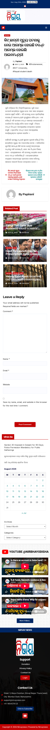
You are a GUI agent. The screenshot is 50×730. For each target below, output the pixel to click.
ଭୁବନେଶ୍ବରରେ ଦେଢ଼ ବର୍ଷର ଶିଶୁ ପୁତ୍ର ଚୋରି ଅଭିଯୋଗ (24, 456)
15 (37, 491)
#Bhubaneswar (35, 64)
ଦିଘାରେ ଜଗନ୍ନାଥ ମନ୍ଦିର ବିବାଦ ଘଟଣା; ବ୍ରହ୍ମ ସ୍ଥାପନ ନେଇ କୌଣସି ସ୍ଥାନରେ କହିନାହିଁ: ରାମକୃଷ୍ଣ (34, 175)
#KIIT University (20, 68)
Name (6, 359)
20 (25, 497)
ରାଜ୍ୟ (14, 222)
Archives (8, 522)
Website (6, 384)
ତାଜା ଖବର (7, 35)
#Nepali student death (22, 71)
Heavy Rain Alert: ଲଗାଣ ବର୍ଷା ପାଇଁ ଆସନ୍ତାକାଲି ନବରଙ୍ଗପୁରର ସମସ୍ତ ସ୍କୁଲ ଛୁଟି (23, 279)
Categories (8, 533)
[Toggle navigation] (46, 27)
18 (13, 497)
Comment (8, 311)
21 (31, 497)
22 (37, 497)
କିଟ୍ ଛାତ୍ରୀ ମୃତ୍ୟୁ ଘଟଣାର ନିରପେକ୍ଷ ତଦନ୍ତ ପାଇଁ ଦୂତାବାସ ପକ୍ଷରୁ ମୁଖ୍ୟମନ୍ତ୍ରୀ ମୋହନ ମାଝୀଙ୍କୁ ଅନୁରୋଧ (16, 175)
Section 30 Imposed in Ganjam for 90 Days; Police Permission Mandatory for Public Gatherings (24, 447)
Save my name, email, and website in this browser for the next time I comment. (25, 404)
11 (13, 491)
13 (25, 491)
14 (31, 491)
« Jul (24, 513)
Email (6, 370)
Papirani (18, 61)
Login (25, 678)
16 (43, 491)
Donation (26, 664)
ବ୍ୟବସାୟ (15, 273)
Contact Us (25, 672)
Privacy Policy (26, 668)
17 (7, 497)
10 (7, 491)
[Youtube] (25, 715)
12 (19, 491)
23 (43, 497)
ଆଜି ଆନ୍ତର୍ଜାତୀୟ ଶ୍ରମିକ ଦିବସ (16, 462)
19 (19, 497)
